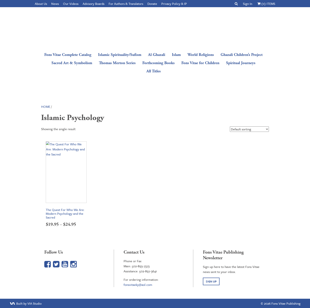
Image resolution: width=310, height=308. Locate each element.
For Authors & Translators (126, 3)
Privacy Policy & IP (174, 3)
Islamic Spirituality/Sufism (119, 54)
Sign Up (211, 281)
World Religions (200, 54)
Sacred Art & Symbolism (71, 63)
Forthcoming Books (158, 63)
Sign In (247, 3)
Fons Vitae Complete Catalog (67, 54)
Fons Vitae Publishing (153, 28)
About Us (41, 3)
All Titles (153, 71)
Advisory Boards (93, 3)
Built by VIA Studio (28, 303)
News (55, 3)
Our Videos (70, 3)
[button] (236, 3)
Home (45, 106)
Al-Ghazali (156, 54)
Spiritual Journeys (240, 63)
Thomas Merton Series (117, 63)
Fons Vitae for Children (200, 63)
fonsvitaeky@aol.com (138, 284)
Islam (176, 54)
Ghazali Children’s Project (242, 54)
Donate (152, 3)
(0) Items (267, 3)
